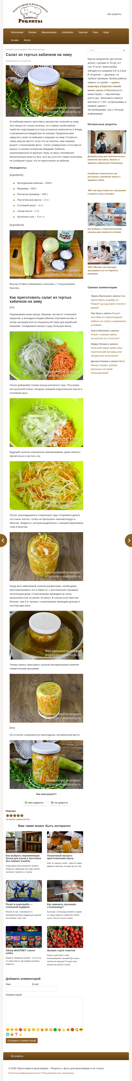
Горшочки (83, 32)
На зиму (15, 40)
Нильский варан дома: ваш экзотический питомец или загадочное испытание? (106, 352)
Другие (27, 40)
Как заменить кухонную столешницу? (61, 905)
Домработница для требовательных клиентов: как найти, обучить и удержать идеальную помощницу (106, 159)
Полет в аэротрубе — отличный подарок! (19, 905)
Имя (8, 984)
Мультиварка (17, 32)
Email (35, 984)
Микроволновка (49, 32)
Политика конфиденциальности (24, 1073)
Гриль (95, 32)
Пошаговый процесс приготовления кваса (60, 857)
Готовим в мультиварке (16, 49)
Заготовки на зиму (36, 49)
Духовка (32, 32)
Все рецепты (114, 14)
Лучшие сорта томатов (61, 950)
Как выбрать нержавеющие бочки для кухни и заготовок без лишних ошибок (23, 858)
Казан (106, 32)
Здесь (110, 109)
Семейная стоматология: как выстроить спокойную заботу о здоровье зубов (104, 176)
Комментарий (14, 994)
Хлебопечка (67, 32)
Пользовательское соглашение (58, 1073)
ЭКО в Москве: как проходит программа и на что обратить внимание (103, 270)
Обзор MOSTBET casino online (20, 951)
